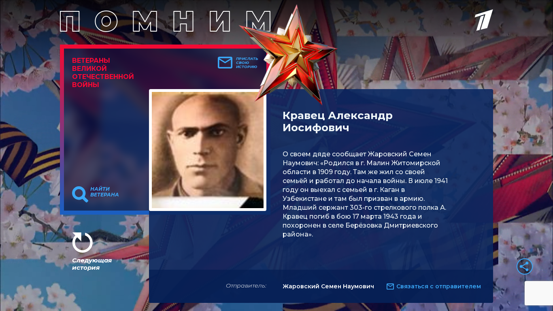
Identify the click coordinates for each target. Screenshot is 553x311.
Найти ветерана (104, 192)
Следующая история (92, 263)
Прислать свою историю (247, 63)
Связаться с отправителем (438, 286)
